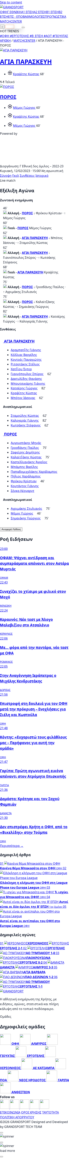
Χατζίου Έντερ (21, 369)
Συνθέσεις (27, 176)
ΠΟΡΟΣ (8, 97)
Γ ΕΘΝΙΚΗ (14, 12)
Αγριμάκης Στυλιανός (26, 508)
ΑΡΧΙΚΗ (5, 40)
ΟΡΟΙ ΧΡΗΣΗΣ (31, 1112)
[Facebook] (5, 1107)
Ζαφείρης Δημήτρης (25, 452)
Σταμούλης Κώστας (25, 416)
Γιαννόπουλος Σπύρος (27, 374)
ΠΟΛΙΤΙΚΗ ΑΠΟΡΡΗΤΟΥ (17, 1117)
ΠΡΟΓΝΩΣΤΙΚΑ (55, 16)
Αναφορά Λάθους (11, 529)
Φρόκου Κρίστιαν (24, 481)
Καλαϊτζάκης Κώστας (26, 457)
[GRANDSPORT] (12, 7)
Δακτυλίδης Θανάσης (26, 379)
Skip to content (11, 2)
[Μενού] (23, 27)
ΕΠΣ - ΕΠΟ (15, 16)
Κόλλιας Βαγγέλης (24, 355)
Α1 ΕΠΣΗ (27, 12)
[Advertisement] (34, 161)
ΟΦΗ (3, 12)
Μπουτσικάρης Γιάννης (28, 383)
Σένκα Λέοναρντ (22, 491)
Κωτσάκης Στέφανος (26, 425)
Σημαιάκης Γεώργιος (26, 518)
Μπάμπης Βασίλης (24, 467)
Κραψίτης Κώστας (26, 74)
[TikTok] (44, 1107)
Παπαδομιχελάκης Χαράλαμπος (34, 472)
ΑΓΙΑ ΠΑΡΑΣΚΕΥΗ (26, 61)
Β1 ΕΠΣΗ (52, 12)
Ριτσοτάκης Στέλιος (25, 364)
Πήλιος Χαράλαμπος (26, 476)
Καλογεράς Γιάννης (25, 420)
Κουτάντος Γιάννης (25, 486)
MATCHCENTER (24, 40)
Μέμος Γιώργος (24, 108)
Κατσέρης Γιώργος (24, 388)
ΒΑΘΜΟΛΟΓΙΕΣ (34, 16)
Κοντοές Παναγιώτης (26, 359)
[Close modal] (1, 1132)
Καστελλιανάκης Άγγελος (29, 462)
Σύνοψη (6, 176)
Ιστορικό (41, 176)
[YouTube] (25, 1107)
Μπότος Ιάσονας (23, 398)
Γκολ (15, 176)
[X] (35, 1107)
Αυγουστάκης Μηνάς (26, 443)
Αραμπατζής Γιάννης (26, 350)
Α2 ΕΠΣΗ (40, 12)
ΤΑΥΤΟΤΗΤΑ (50, 1112)
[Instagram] (15, 1107)
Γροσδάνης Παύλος (25, 448)
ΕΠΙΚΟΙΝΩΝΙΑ (10, 1112)
